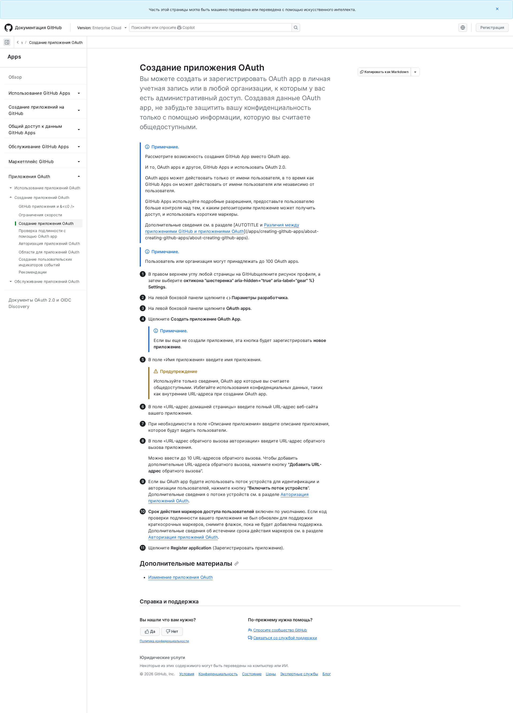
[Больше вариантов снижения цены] (415, 72)
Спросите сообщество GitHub (280, 630)
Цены (271, 674)
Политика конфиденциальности (164, 641)
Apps (14, 56)
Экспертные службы (299, 674)
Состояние (252, 674)
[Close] (497, 9)
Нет (174, 631)
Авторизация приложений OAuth (183, 537)
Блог (326, 674)
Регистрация (492, 27)
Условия (186, 674)
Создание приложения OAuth (56, 42)
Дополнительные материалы (186, 563)
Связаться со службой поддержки (285, 637)
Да (152, 631)
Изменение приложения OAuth (180, 577)
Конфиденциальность (218, 674)
